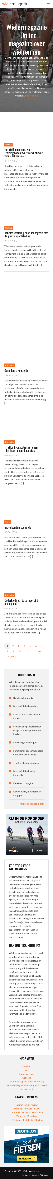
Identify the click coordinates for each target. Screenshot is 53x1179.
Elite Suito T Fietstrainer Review (26, 1120)
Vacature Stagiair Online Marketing (26, 1081)
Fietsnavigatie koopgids (25, 742)
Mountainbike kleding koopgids (24, 773)
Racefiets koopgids (23, 697)
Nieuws (26, 1070)
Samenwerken (26, 1073)
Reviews (26, 1066)
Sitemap (45, 1175)
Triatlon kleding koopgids (26, 762)
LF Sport (26, 1175)
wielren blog (31, 95)
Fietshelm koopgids (23, 783)
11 (26, 651)
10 (19, 651)
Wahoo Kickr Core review (26, 1108)
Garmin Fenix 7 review (26, 1104)
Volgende (12, 656)
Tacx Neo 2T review (26, 1116)
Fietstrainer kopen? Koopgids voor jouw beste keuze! (28, 752)
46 (39, 651)
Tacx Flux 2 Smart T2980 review (26, 1112)
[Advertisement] (26, 302)
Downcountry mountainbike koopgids (27, 793)
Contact (26, 1077)
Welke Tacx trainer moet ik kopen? (26, 716)
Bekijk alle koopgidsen (32, 803)
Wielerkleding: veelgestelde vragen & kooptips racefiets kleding (27, 730)
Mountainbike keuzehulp (25, 706)
